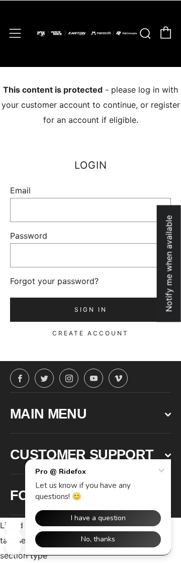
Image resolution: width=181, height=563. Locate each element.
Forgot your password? (54, 281)
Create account (90, 333)
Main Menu (48, 413)
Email (20, 190)
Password (28, 236)
